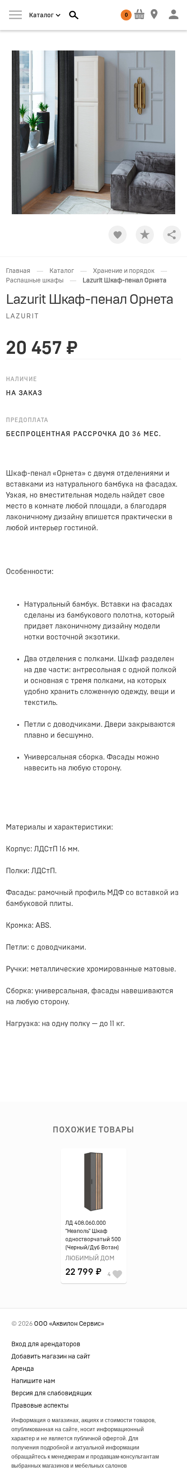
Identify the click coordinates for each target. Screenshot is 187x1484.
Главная (18, 271)
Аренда (22, 1369)
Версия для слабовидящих (51, 1393)
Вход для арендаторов (45, 1344)
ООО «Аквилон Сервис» (69, 1324)
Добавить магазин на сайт (50, 1356)
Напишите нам (33, 1381)
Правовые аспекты (40, 1406)
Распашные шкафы (35, 280)
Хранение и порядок (123, 271)
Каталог (61, 271)
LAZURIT (22, 316)
